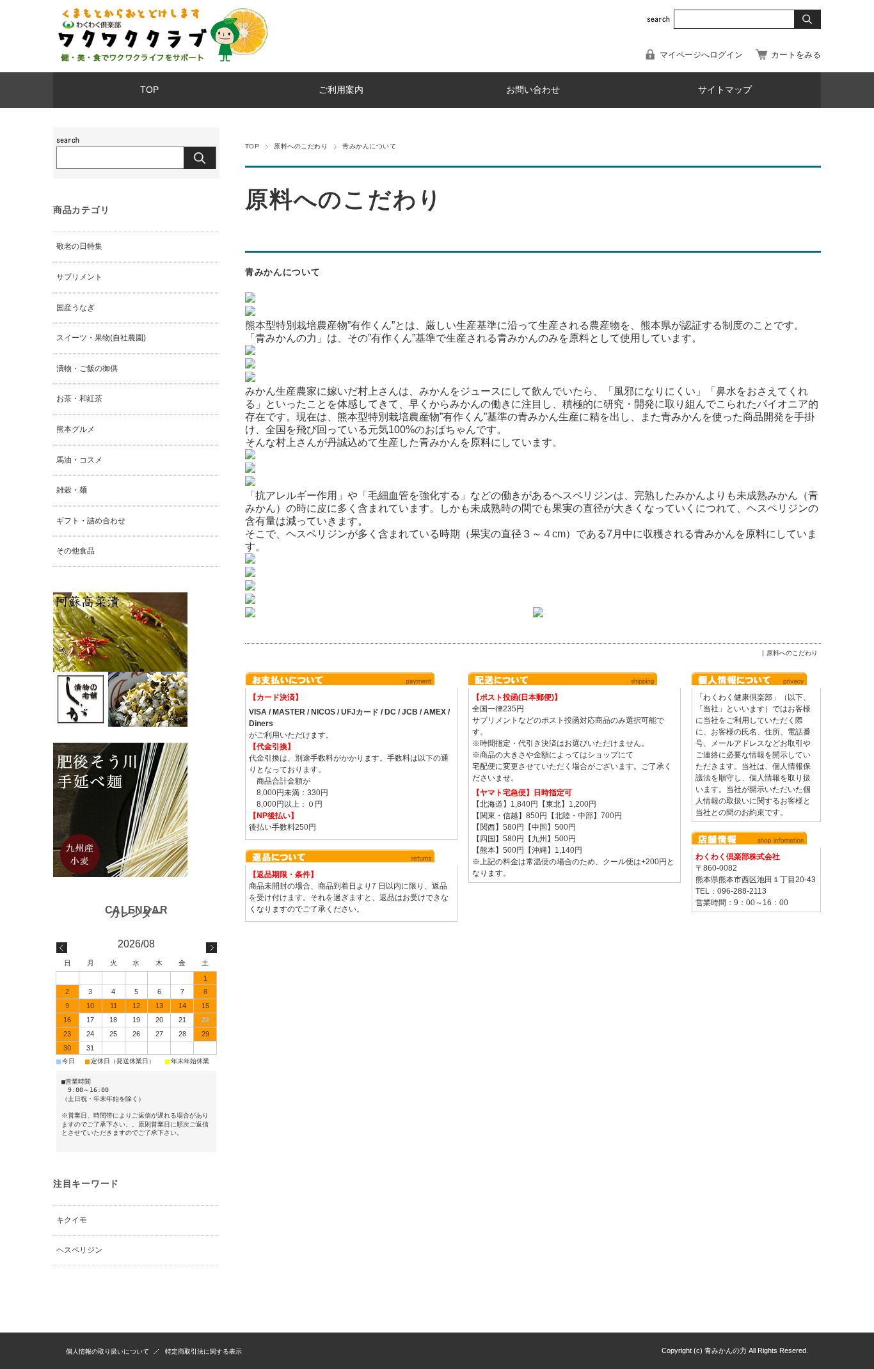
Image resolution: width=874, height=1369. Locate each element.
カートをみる (796, 54)
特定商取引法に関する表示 (203, 1351)
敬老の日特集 (79, 246)
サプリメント (79, 277)
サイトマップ (725, 90)
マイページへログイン (701, 54)
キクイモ (71, 1219)
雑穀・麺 (71, 490)
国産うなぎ (75, 307)
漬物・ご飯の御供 (87, 368)
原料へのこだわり (301, 146)
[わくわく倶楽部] (162, 57)
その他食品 (75, 550)
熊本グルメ (75, 429)
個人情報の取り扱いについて (107, 1351)
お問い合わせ (533, 90)
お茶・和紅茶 (79, 398)
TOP (149, 90)
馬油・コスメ (79, 459)
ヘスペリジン (79, 1250)
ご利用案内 (341, 90)
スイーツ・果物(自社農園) (101, 337)
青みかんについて (282, 272)
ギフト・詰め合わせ (90, 520)
